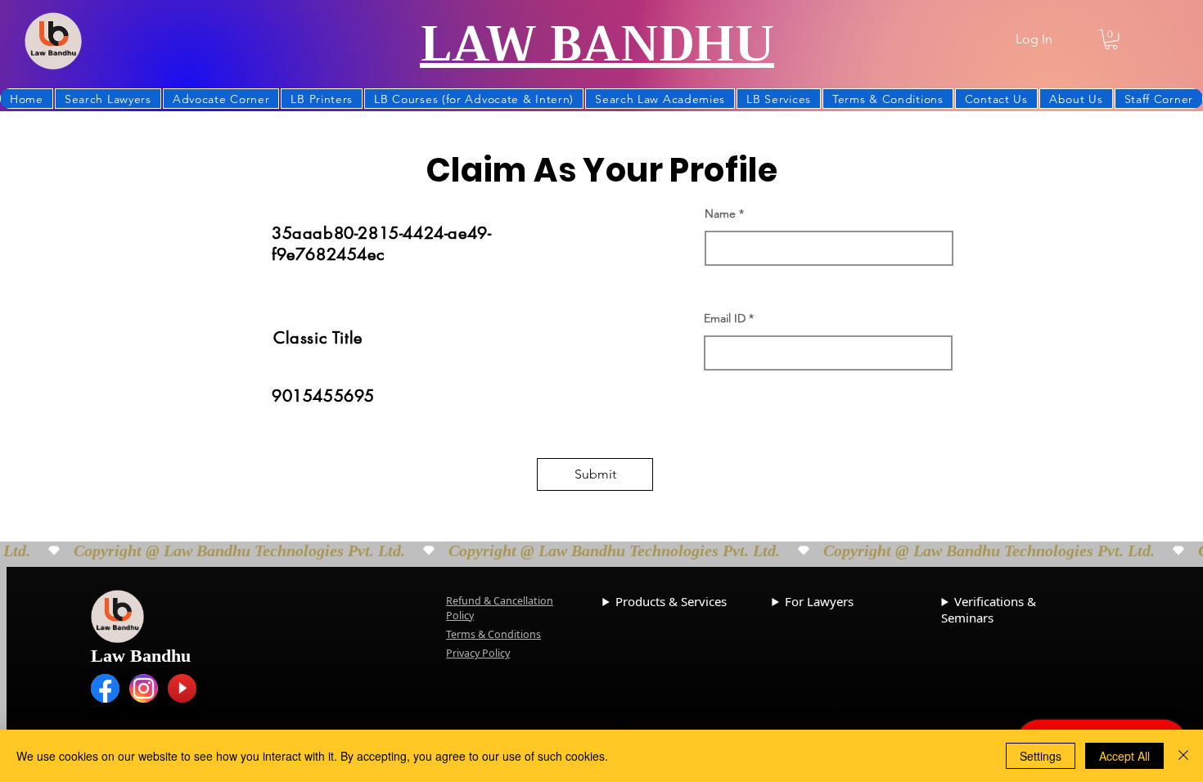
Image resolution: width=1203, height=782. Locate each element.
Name (720, 213)
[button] (1111, 39)
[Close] (1183, 756)
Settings (1040, 756)
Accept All (1124, 756)
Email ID (725, 318)
